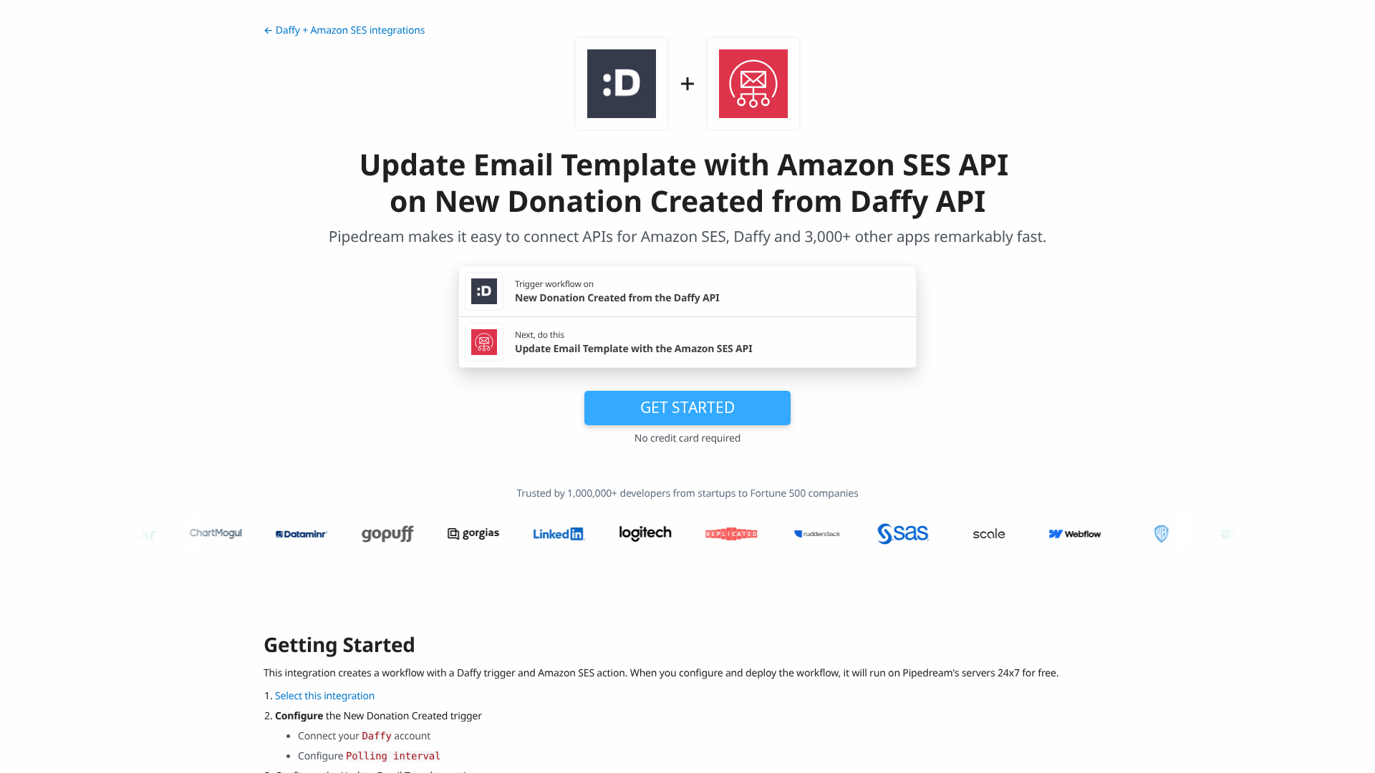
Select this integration (325, 696)
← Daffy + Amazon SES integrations (344, 30)
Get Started (687, 407)
